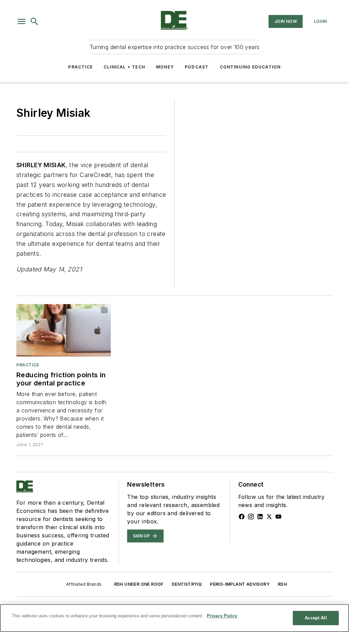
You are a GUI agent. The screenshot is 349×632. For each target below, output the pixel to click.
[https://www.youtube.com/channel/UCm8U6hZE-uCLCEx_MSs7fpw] (278, 516)
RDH (282, 584)
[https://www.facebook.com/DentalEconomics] (241, 516)
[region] (174, 618)
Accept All (316, 617)
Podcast (197, 66)
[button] (21, 21)
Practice (80, 66)
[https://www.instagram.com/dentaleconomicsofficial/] (250, 516)
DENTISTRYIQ (187, 584)
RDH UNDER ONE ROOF (139, 584)
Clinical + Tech (124, 66)
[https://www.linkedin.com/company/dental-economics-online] (260, 516)
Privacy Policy (222, 615)
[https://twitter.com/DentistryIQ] (269, 516)
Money (165, 66)
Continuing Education (250, 66)
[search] (34, 21)
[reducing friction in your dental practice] (63, 330)
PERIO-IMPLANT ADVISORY (240, 584)
